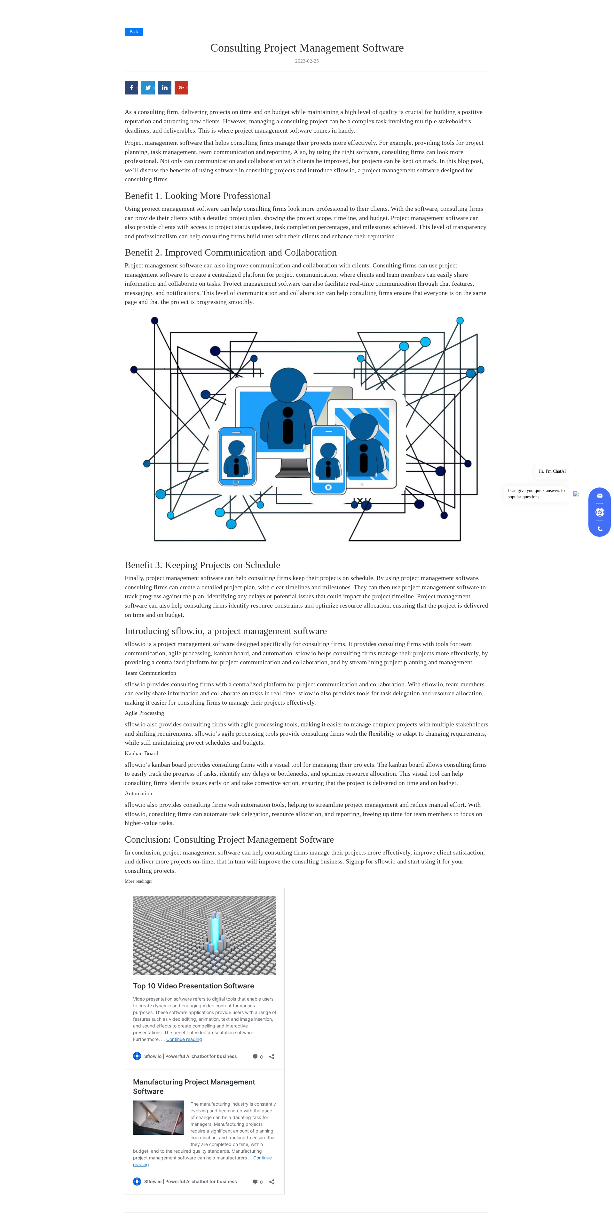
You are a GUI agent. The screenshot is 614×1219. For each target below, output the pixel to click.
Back (134, 31)
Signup (355, 861)
